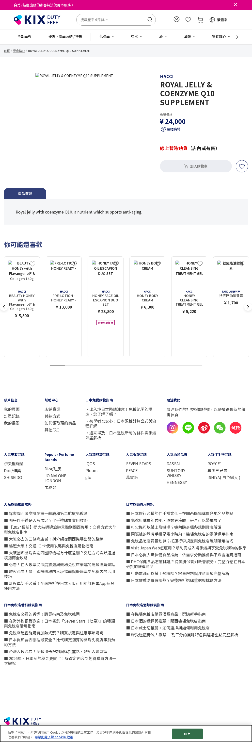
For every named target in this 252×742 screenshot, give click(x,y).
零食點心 (19, 51)
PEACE (132, 470)
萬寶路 (132, 477)
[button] (176, 19)
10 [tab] (195, 365)
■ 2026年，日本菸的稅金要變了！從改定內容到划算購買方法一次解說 (60, 660)
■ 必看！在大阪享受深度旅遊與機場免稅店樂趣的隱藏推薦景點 (59, 564)
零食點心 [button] (219, 36)
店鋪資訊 (52, 409)
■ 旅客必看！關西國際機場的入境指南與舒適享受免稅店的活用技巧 (59, 573)
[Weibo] (204, 432)
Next (248, 307)
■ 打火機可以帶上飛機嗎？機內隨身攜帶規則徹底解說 (173, 527)
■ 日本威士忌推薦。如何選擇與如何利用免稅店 (168, 628)
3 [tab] (88, 365)
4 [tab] (103, 365)
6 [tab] (134, 365)
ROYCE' (214, 463)
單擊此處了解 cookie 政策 (54, 737)
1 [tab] (57, 365)
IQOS (90, 463)
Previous (4, 307)
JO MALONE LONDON (55, 478)
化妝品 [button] (104, 36)
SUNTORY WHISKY (176, 472)
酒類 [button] (188, 36)
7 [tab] (149, 365)
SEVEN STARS (138, 463)
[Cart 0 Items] (200, 20)
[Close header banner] (235, 5)
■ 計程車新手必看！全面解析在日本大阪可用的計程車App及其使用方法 (59, 585)
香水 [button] (135, 36)
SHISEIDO (13, 477)
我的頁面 (12, 409)
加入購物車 (198, 166)
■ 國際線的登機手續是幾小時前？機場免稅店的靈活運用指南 (179, 534)
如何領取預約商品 (60, 423)
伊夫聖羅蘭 (14, 463)
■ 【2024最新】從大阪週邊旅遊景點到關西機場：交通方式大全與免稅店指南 (60, 529)
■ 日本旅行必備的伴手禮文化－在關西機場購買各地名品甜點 (179, 513)
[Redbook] (235, 432)
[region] (126, 733)
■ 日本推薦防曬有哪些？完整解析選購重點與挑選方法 (173, 580)
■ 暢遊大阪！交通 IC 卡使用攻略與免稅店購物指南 (48, 546)
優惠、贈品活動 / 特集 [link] (65, 36)
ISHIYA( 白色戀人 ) (223, 477)
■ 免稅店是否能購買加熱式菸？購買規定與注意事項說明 (53, 633)
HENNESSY (177, 482)
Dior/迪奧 (12, 470)
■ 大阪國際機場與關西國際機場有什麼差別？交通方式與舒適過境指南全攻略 (59, 555)
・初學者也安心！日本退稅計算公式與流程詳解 (120, 423)
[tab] (25, 193)
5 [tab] (118, 365)
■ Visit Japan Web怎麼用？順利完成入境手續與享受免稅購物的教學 (186, 548)
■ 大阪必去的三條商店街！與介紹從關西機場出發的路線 (53, 539)
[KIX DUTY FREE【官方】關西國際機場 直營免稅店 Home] (37, 19)
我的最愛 (12, 423)
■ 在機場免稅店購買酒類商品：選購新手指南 (166, 614)
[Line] (188, 432)
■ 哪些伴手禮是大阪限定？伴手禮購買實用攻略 (46, 520)
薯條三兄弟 (217, 470)
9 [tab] (179, 365)
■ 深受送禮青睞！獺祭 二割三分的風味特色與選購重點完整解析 (182, 635)
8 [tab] (164, 365)
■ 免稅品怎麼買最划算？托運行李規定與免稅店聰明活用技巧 (179, 541)
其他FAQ (52, 430)
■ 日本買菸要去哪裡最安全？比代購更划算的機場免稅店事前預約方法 (59, 642)
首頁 (7, 51)
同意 (187, 733)
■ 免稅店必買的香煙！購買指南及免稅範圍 (42, 614)
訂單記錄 (12, 416)
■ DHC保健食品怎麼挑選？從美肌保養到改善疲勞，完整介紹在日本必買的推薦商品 (185, 564)
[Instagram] (172, 432)
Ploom (91, 470)
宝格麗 (50, 487)
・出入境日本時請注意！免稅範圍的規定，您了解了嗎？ (118, 411)
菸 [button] (161, 36)
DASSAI (173, 463)
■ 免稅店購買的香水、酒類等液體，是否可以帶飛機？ (173, 520)
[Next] (234, 37)
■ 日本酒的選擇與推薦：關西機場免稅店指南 (166, 621)
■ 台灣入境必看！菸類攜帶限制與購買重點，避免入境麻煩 (55, 651)
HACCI (166, 76)
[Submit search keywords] (150, 20)
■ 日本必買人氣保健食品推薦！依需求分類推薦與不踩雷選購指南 (183, 555)
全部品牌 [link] (24, 36)
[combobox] (116, 20)
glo (88, 477)
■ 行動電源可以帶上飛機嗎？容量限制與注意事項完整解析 (177, 573)
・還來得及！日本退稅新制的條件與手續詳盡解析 (120, 435)
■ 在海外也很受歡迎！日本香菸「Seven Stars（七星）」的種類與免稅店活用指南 (59, 623)
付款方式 (52, 416)
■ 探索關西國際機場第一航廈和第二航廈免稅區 (46, 513)
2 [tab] (73, 365)
